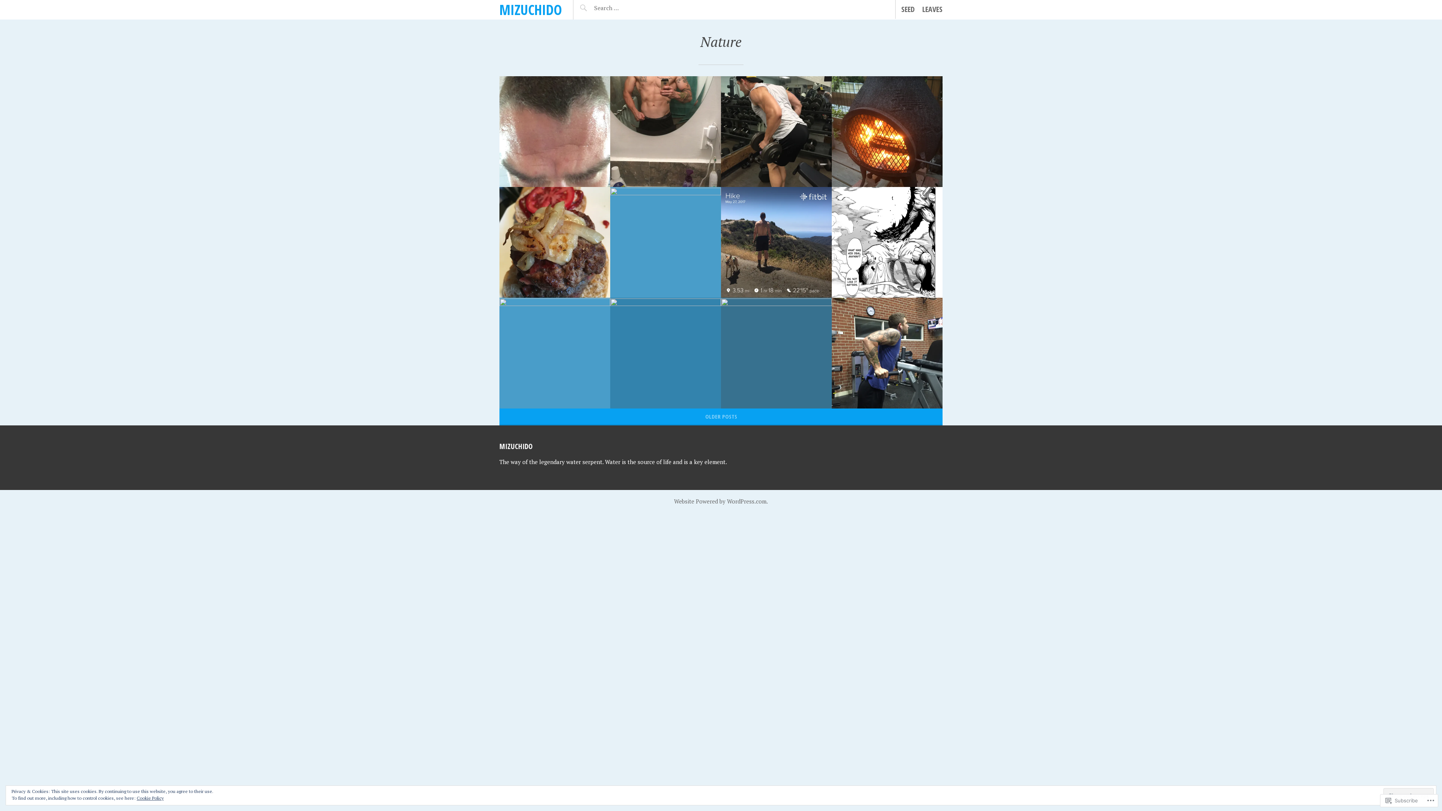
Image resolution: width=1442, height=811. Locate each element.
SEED (908, 9)
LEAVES (932, 9)
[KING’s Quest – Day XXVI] (665, 242)
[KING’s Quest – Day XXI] (776, 353)
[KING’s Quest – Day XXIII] (554, 353)
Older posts (721, 416)
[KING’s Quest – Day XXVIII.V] (776, 131)
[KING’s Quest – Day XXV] (776, 242)
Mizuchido (530, 9)
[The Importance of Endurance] (554, 131)
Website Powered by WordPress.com (720, 501)
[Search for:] (625, 8)
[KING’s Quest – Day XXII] (665, 353)
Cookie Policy (150, 798)
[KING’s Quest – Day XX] (887, 353)
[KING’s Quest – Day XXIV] (887, 242)
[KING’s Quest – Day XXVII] (554, 242)
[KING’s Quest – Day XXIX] (665, 131)
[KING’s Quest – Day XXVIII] (887, 131)
